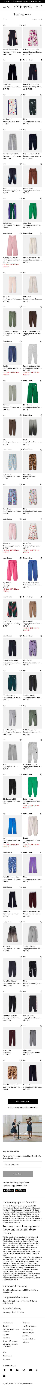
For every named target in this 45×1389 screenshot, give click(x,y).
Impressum (7, 1359)
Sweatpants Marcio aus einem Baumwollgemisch (20, 407)
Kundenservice (8, 1323)
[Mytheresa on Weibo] (37, 1370)
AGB (4, 1352)
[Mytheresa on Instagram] (24, 1370)
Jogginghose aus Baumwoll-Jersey (15, 476)
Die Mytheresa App (30, 1326)
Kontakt (5, 1326)
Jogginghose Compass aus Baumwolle (17, 1018)
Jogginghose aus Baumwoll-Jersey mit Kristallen (20, 948)
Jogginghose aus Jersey (32, 334)
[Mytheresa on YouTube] (30, 1370)
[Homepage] (23, 6)
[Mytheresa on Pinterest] (17, 1370)
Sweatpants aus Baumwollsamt (14, 87)
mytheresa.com (27, 1383)
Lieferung (6, 1338)
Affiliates (26, 1342)
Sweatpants (7, 1052)
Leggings (6, 585)
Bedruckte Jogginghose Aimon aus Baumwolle (19, 191)
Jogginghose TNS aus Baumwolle (15, 697)
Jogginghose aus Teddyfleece (13, 624)
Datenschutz (7, 1356)
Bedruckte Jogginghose (32, 546)
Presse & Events (28, 1332)
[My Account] (37, 7)
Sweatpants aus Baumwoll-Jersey (15, 52)
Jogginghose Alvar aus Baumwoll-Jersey (17, 442)
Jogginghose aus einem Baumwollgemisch (18, 260)
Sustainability (27, 1329)
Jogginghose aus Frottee (12, 225)
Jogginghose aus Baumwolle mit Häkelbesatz (19, 879)
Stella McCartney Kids (19, 1267)
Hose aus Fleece (29, 476)
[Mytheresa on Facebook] (10, 1370)
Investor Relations (29, 1339)
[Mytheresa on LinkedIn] (4, 1370)
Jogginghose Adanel (10, 767)
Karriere (25, 1336)
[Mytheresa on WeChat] (4, 1376)
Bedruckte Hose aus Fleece (33, 663)
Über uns (26, 1323)
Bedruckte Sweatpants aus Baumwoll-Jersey (18, 121)
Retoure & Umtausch (10, 1341)
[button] (21, 25)
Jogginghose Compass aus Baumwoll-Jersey (19, 732)
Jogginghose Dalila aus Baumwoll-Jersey (17, 299)
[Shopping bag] (41, 7)
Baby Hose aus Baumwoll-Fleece (14, 1087)
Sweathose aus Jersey (10, 914)
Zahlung (6, 1334)
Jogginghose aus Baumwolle (33, 191)
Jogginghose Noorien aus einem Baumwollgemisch (21, 368)
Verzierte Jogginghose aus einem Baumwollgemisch (21, 546)
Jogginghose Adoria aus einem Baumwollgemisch (21, 840)
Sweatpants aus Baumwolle (12, 663)
